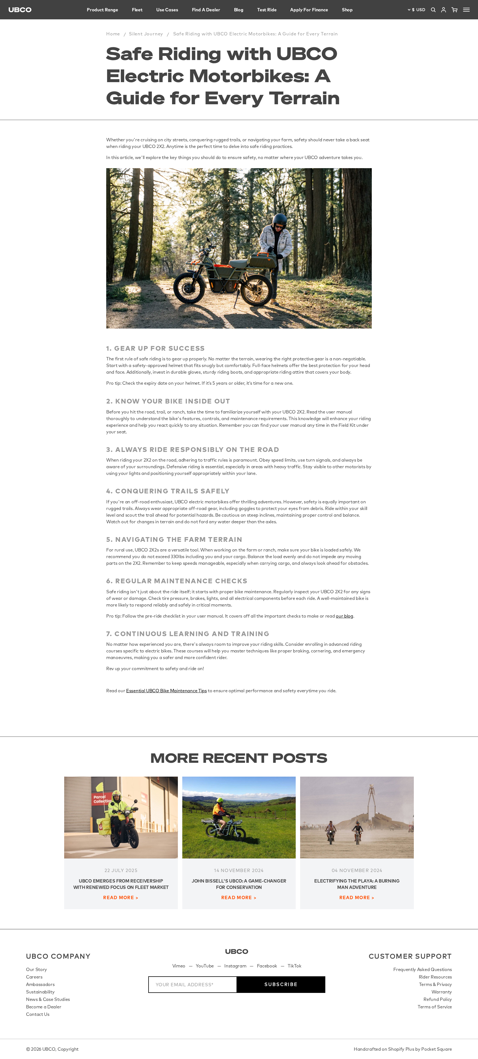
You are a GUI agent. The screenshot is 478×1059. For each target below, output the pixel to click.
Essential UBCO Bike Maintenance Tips (166, 690)
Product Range (102, 9)
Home (113, 34)
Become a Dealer (43, 1006)
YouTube (205, 966)
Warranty (442, 992)
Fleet (137, 9)
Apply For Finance (309, 9)
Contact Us (38, 1014)
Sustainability (40, 992)
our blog (344, 616)
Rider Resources (435, 977)
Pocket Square (436, 1049)
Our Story (36, 969)
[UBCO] (237, 951)
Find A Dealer (206, 9)
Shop (347, 9)
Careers (34, 977)
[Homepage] (20, 10)
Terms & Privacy (435, 984)
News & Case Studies (48, 999)
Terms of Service (435, 1006)
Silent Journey (146, 34)
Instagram (235, 966)
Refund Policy (438, 999)
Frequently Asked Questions (422, 969)
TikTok (294, 966)
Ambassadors (40, 984)
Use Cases (167, 9)
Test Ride (267, 9)
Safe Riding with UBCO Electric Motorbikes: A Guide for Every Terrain (255, 34)
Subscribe (281, 984)
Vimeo (178, 966)
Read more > (121, 897)
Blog (238, 9)
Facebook (267, 966)
